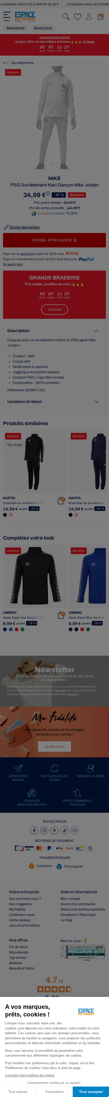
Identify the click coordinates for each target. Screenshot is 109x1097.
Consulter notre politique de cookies (30, 1075)
